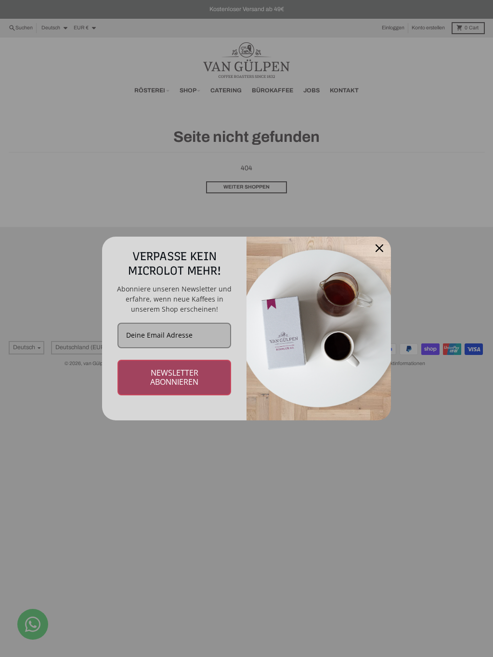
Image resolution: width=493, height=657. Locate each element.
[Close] (379, 248)
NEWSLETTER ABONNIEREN (174, 377)
